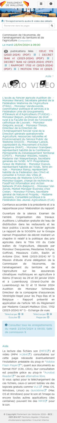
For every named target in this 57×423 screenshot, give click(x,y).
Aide (48, 76)
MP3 (43, 350)
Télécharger (11, 314)
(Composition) (24, 40)
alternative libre (35, 376)
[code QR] (34, 54)
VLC (36, 386)
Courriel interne (41, 420)
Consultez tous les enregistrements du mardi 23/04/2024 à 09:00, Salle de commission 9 (28, 328)
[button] (52, 25)
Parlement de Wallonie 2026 (31, 414)
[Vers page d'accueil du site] (14, 4)
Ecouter (13, 317)
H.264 (23, 354)
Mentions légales (30, 417)
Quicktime (37, 390)
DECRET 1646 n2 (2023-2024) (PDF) (28, 61)
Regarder (41, 317)
